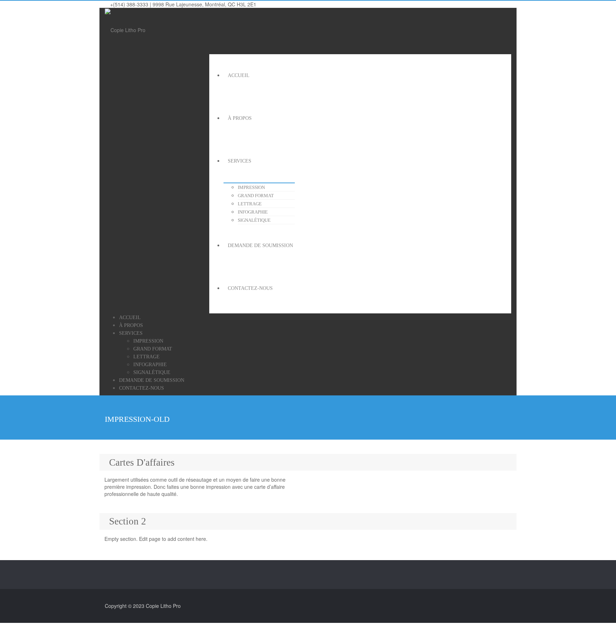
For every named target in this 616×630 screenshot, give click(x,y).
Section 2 (127, 521)
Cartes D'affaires (142, 462)
